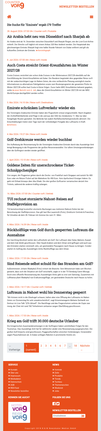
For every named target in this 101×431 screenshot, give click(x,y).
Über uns (14, 373)
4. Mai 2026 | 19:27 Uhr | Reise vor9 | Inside (27, 134)
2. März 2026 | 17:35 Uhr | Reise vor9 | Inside (27, 258)
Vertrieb (58, 370)
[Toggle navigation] (91, 17)
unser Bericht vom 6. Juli (25, 90)
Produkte (58, 376)
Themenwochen (61, 385)
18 (75, 345)
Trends (57, 379)
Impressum (15, 376)
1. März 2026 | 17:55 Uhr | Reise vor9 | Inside (27, 315)
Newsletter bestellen (19, 391)
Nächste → (85, 347)
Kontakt (13, 370)
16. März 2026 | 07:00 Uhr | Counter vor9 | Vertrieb (30, 193)
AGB (12, 385)
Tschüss (58, 382)
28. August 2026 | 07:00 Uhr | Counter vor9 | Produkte (31, 31)
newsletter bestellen (76, 6)
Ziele (56, 373)
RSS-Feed (14, 388)
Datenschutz (15, 382)
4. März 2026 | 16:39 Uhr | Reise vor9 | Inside (27, 224)
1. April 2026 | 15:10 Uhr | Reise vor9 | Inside (27, 160)
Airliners (12, 125)
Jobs (56, 391)
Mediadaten (15, 379)
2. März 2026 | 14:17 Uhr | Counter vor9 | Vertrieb (29, 287)
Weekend (58, 388)
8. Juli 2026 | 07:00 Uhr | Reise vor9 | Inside (27, 60)
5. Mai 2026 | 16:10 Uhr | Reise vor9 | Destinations (30, 102)
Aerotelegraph (44, 50)
